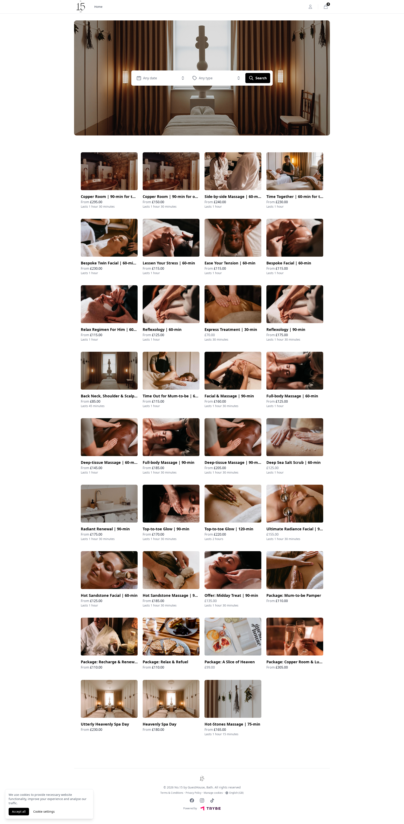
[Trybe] (210, 808)
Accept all (19, 811)
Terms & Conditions (171, 793)
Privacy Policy (193, 793)
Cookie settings (44, 811)
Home (98, 7)
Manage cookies (213, 793)
